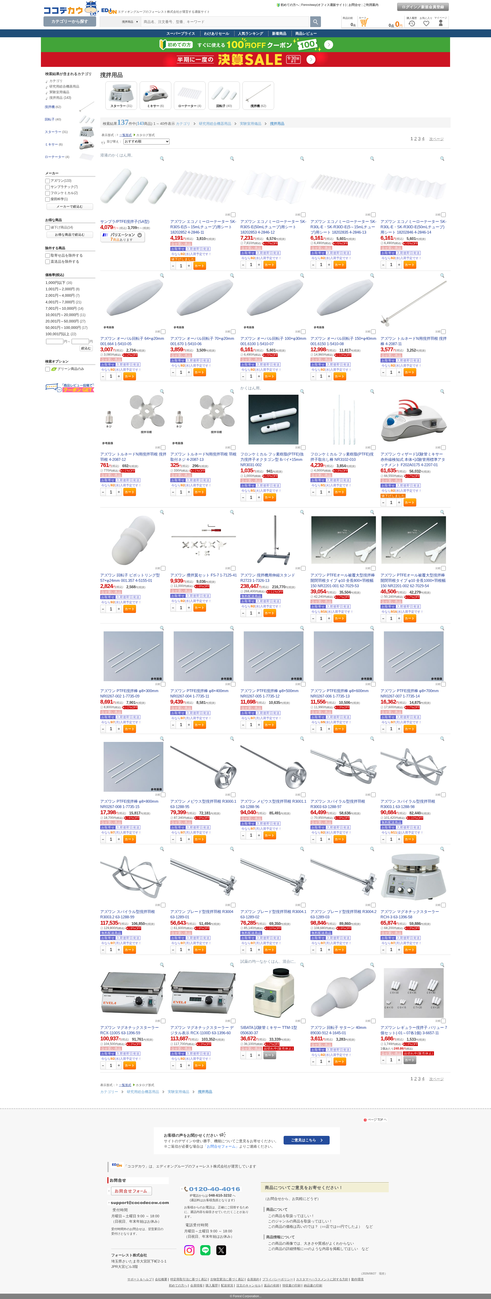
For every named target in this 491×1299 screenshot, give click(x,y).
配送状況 (227, 1285)
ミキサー (51, 144)
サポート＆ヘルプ (139, 1279)
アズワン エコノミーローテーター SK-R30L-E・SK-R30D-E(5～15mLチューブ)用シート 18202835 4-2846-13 (343, 226)
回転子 (50, 119)
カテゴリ (56, 81)
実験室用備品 (59, 92)
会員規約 (253, 1279)
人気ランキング (250, 33)
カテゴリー (109, 1092)
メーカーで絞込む (70, 206)
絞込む (86, 348)
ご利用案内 (370, 5)
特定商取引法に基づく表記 (188, 1279)
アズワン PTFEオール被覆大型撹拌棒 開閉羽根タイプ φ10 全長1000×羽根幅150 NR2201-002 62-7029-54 (413, 580)
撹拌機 (50, 107)
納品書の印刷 (313, 1285)
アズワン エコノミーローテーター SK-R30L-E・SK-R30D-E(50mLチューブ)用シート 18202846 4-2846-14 (414, 226)
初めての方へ (290, 5)
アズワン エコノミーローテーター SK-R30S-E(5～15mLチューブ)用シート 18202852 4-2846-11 (203, 226)
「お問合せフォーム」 (221, 1146)
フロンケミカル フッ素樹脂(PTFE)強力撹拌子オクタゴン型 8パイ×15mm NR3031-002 (272, 459)
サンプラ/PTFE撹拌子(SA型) (124, 221)
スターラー (53, 132)
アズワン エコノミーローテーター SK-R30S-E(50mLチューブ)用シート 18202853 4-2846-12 (273, 226)
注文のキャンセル (248, 1285)
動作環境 (357, 1279)
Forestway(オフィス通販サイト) (323, 5)
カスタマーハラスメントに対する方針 (322, 1279)
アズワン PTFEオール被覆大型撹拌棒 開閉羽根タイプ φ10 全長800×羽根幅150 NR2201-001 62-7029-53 (342, 580)
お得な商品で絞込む (70, 234)
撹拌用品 (56, 98)
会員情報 (196, 1285)
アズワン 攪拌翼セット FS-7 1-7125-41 (203, 575)
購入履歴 (212, 1285)
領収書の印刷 (291, 1285)
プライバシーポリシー (277, 1279)
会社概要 (161, 1279)
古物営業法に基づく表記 (227, 1279)
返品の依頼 (271, 1285)
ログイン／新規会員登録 (423, 7)
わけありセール (216, 33)
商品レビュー (306, 33)
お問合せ (355, 5)
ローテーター (55, 157)
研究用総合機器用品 (64, 86)
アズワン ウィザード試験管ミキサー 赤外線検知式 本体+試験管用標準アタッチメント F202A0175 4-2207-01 (413, 459)
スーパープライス (180, 33)
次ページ (436, 139)
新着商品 (279, 33)
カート (200, 266)
